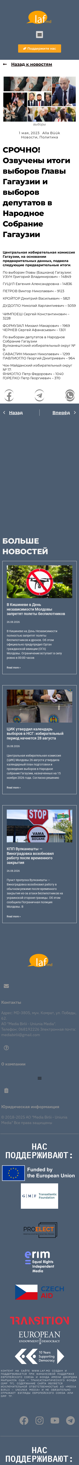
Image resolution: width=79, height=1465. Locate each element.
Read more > (14, 667)
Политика (48, 137)
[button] (39, 34)
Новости (29, 137)
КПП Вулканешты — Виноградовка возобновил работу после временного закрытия (30, 856)
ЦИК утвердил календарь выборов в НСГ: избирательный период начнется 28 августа (35, 733)
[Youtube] (55, 1420)
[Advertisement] (39, 473)
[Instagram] (39, 1420)
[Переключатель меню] (39, 1078)
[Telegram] (70, 1420)
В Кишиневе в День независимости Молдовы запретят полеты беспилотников (36, 609)
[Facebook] (24, 1420)
